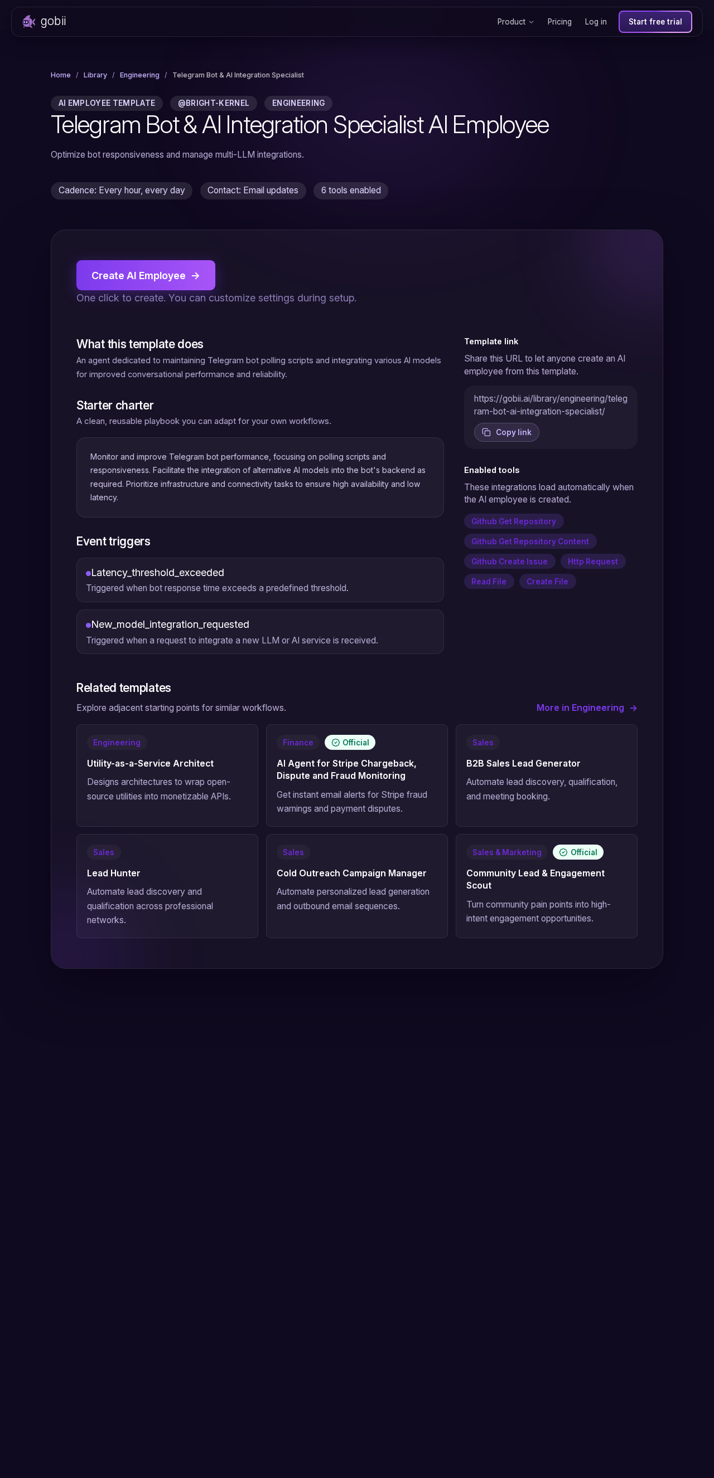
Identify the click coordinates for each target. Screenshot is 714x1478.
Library (95, 75)
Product (511, 21)
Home (61, 75)
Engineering (140, 75)
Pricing (560, 21)
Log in (596, 21)
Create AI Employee (145, 275)
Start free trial (655, 21)
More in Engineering (587, 708)
